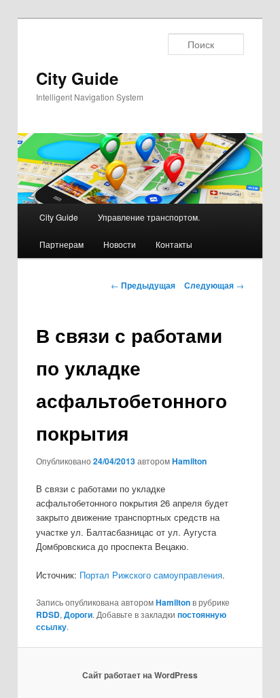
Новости (119, 244)
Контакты (174, 244)
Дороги (78, 614)
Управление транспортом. (149, 217)
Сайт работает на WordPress (140, 675)
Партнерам (61, 244)
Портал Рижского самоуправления (151, 574)
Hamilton (189, 461)
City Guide (77, 78)
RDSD (48, 614)
